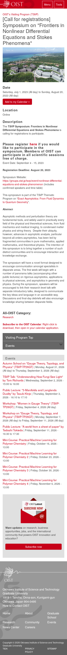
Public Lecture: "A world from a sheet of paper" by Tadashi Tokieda (33, 428)
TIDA (5, 648)
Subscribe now (33, 546)
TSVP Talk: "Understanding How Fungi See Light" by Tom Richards (33, 378)
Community (32, 622)
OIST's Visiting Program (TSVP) (20, 14)
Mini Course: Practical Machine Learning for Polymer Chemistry (30, 441)
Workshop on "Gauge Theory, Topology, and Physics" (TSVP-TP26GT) (30, 415)
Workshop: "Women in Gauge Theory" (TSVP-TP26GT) (31, 405)
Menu (47, 4)
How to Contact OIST (16, 606)
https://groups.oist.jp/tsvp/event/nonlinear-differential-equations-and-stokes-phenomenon (32, 182)
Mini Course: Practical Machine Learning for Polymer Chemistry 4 (30, 481)
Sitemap (52, 648)
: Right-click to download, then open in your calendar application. (31, 326)
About (29, 613)
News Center (11, 627)
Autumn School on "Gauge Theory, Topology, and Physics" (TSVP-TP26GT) (33, 365)
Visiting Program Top (19, 337)
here (33, 144)
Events (10, 345)
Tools (59, 4)
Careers (30, 627)
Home (6, 613)
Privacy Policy (29, 650)
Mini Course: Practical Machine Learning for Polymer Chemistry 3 (30, 468)
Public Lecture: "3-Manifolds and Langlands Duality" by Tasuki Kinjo (30, 391)
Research (8, 317)
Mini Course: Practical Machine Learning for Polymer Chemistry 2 (30, 455)
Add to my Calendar (16, 101)
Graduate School (53, 615)
